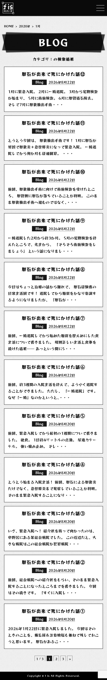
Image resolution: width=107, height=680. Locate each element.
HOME (9, 26)
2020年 (24, 26)
